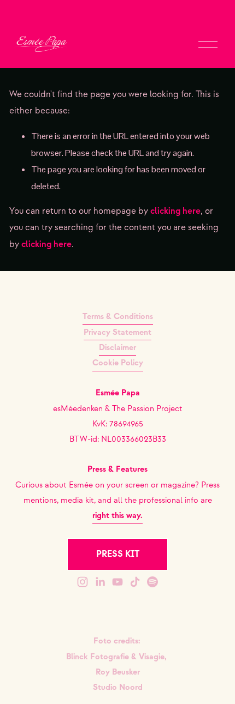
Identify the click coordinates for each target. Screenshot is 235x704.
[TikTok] (135, 581)
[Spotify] (152, 581)
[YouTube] (117, 581)
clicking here (175, 211)
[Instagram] (82, 581)
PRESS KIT (117, 554)
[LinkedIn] (100, 581)
